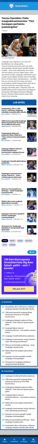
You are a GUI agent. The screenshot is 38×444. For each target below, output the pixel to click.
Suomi (5, 245)
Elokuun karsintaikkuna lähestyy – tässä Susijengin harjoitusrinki (12, 191)
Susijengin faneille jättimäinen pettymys (14, 162)
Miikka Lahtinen (7, 165)
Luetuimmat (8, 371)
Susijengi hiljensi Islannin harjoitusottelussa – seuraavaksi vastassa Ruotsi (13, 150)
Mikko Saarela (6, 126)
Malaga (20, 241)
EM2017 (12, 241)
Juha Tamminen (10, 58)
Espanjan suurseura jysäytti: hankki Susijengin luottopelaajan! (13, 215)
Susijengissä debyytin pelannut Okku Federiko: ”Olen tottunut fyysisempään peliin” (13, 136)
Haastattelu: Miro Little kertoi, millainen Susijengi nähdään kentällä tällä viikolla (14, 110)
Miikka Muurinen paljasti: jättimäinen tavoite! (12, 202)
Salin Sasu (29, 241)
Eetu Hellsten (6, 114)
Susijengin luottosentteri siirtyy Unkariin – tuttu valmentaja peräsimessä (12, 175)
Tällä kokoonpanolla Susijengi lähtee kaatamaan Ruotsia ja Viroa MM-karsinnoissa (14, 123)
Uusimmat (8, 302)
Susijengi (12, 245)
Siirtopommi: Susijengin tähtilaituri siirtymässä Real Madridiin (13, 228)
